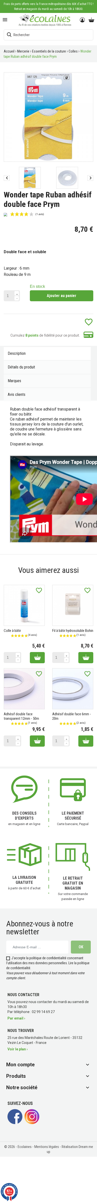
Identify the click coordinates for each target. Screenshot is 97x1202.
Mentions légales (47, 1146)
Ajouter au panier (61, 295)
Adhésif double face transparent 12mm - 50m (21, 716)
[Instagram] (31, 1122)
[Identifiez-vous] (83, 20)
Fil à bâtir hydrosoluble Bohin (72, 630)
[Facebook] (14, 1122)
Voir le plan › (17, 1049)
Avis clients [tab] (16, 394)
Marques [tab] (14, 380)
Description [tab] (17, 353)
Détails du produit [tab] (21, 367)
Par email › (16, 1018)
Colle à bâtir (12, 630)
